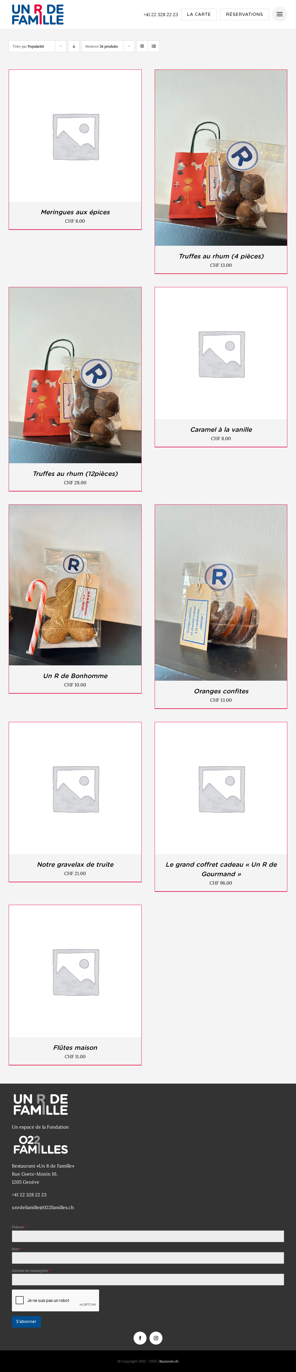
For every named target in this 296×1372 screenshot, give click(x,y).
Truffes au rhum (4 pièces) (221, 256)
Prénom (19, 1227)
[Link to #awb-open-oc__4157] (279, 14)
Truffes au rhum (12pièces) (75, 473)
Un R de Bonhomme (75, 676)
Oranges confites (221, 691)
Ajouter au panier (62, 137)
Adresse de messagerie (31, 1271)
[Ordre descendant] (73, 46)
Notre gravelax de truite (75, 864)
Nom (17, 1249)
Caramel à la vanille (221, 429)
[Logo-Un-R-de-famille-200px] (37, 4)
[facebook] (140, 1338)
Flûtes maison (75, 1047)
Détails (100, 137)
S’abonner (26, 1321)
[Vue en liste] (153, 46)
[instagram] (155, 1338)
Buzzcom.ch (168, 1361)
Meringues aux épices (75, 212)
